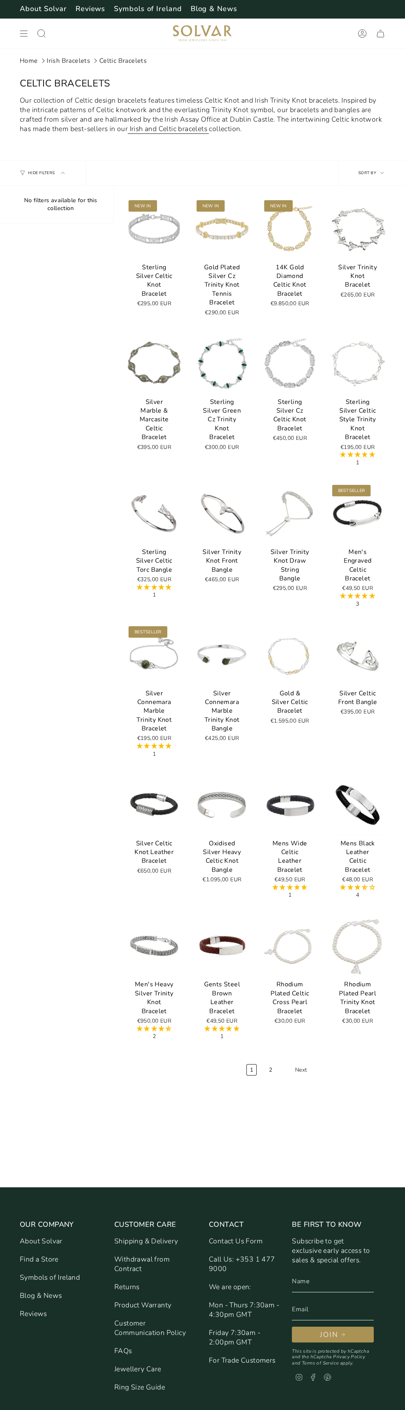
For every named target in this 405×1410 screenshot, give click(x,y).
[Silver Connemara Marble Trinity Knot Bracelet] (154, 654)
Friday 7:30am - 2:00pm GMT (234, 1337)
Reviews (90, 8)
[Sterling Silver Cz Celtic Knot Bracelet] (290, 363)
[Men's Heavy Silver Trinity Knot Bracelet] (154, 946)
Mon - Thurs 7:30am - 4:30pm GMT (244, 1309)
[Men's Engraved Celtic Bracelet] (358, 513)
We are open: (230, 1287)
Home (29, 60)
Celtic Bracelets (123, 60)
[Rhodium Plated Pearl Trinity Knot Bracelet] (358, 946)
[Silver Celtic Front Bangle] (358, 654)
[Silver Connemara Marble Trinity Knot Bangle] (222, 654)
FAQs (123, 1351)
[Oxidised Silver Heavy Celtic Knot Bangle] (222, 804)
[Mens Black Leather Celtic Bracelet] (358, 804)
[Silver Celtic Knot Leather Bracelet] (154, 804)
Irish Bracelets (68, 60)
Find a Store (39, 1259)
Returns (127, 1287)
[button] (357, 454)
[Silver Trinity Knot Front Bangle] (222, 513)
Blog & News (214, 8)
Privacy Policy (349, 1357)
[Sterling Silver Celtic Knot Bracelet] (154, 228)
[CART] (380, 33)
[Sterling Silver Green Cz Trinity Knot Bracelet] (222, 363)
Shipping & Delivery (146, 1241)
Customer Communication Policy (150, 1327)
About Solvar (43, 8)
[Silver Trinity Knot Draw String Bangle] (290, 513)
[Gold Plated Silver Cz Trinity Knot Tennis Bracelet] (222, 228)
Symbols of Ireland (148, 8)
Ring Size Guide (139, 1387)
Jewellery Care (137, 1369)
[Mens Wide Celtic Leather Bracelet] (290, 804)
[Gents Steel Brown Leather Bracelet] (222, 946)
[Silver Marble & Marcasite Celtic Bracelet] (154, 363)
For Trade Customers (242, 1360)
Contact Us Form (236, 1241)
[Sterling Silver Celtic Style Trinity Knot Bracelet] (358, 363)
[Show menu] (24, 33)
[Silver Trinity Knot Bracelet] (358, 228)
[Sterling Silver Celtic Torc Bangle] (154, 513)
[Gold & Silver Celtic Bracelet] (290, 654)
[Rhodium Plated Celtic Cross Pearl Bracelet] (290, 946)
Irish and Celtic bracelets (168, 128)
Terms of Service (320, 1363)
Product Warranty (142, 1305)
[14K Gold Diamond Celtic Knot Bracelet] (290, 228)
